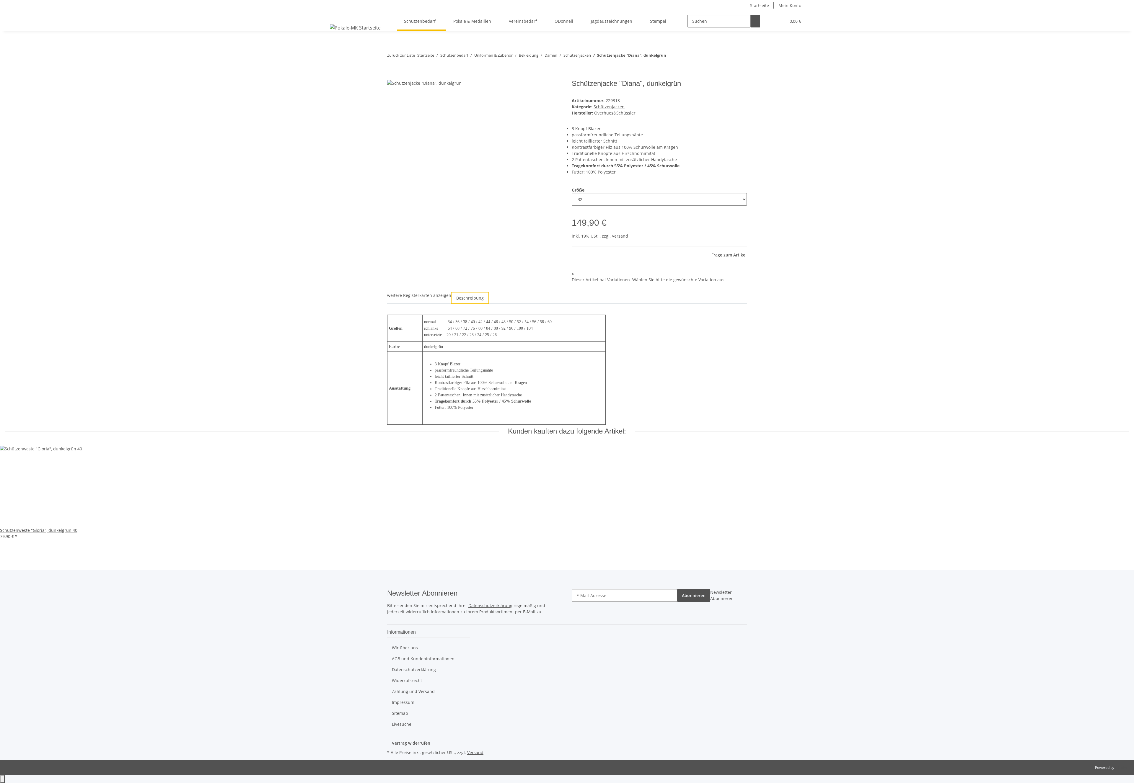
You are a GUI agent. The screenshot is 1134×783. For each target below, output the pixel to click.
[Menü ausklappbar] (335, 16)
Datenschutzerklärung (490, 605)
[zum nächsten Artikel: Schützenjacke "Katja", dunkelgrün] (681, 56)
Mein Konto (789, 5)
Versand (620, 236)
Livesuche (401, 724)
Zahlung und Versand (413, 691)
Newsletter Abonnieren (722, 595)
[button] (769, 21)
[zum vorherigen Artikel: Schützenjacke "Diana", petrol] (671, 56)
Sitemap (400, 713)
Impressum (403, 702)
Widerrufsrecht (407, 680)
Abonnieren (694, 595)
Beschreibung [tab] (470, 298)
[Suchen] (755, 21)
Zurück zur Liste (401, 55)
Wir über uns (405, 647)
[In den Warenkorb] (392, 76)
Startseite (759, 5)
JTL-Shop (1122, 767)
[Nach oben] (2, 779)
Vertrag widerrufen (411, 743)
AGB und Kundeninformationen (423, 658)
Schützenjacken (609, 106)
